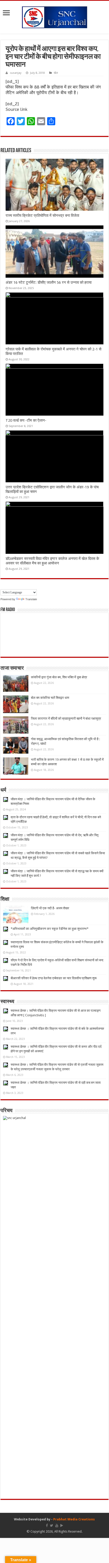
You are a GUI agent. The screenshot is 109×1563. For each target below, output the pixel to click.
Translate (31, 599)
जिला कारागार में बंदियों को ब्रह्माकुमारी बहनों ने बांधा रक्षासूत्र (66, 718)
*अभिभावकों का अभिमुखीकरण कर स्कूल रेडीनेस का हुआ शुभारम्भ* (49, 929)
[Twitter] (51, 1525)
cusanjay (15, 73)
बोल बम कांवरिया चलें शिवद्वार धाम (50, 698)
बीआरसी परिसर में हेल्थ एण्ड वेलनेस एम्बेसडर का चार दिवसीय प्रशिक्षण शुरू (54, 978)
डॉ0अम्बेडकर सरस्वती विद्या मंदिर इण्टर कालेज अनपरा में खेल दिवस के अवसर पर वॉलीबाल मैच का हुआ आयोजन (52, 560)
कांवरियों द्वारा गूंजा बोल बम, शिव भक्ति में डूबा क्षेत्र (59, 677)
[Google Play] (62, 1525)
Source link (16, 109)
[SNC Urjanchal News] (54, 16)
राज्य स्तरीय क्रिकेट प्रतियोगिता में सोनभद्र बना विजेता (42, 215)
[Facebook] (46, 1525)
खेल (56, 73)
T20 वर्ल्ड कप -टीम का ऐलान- (26, 420)
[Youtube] (57, 1525)
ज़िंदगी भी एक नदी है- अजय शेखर (50, 908)
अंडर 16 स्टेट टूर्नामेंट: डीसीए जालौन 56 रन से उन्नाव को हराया (49, 282)
